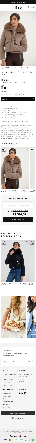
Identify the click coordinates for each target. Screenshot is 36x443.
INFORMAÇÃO (4, 104)
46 (23, 94)
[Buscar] (28, 7)
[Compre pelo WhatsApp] (32, 439)
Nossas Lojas (7, 396)
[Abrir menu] (2, 7)
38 (6, 94)
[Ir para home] (18, 7)
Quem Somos (7, 393)
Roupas (12, 68)
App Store (6, 404)
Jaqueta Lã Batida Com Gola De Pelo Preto (13, 283)
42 (15, 94)
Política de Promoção (9, 377)
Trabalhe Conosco (8, 399)
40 (10, 94)
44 (19, 94)
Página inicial (5, 68)
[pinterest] (25, 393)
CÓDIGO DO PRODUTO (24, 104)
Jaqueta (23, 68)
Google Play (6, 407)
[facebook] (22, 393)
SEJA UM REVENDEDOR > (18, 413)
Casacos (17, 68)
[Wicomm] (22, 436)
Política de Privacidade (10, 374)
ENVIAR (30, 361)
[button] (33, 7)
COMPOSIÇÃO (13, 104)
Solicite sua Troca (8, 379)
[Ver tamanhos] (3, 187)
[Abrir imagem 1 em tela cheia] (18, 38)
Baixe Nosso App (8, 401)
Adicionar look (18, 219)
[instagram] (20, 393)
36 (2, 94)
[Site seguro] (13, 436)
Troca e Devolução (8, 382)
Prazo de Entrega (8, 385)
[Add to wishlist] (26, 242)
